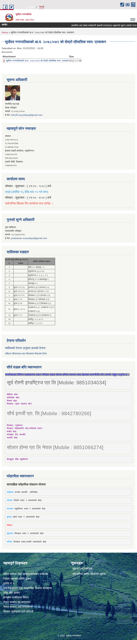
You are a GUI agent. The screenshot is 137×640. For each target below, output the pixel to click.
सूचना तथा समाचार (82, 568)
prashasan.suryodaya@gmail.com (29, 238)
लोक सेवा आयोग (11, 592)
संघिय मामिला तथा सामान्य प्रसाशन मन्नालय (25, 574)
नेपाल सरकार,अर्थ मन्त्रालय (17, 606)
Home (5, 32)
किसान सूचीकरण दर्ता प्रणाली (18, 611)
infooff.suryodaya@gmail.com (26, 115)
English (31, 7)
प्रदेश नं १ (8, 583)
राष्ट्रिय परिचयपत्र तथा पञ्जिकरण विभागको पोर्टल (26, 353)
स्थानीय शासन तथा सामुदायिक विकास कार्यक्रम (27, 588)
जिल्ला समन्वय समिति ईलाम (17, 578)
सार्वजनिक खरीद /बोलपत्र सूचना (89, 574)
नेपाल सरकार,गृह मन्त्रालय (16, 602)
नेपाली (41, 7)
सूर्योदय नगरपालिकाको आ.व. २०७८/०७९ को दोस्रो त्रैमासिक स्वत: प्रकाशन (37, 60)
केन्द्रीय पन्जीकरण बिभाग (16, 597)
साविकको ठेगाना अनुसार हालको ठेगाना (25, 348)
